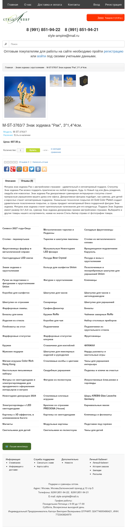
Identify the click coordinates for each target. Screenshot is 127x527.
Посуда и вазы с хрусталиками (94, 259)
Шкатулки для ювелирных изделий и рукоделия (58, 353)
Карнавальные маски (96, 405)
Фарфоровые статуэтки (16, 335)
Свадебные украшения (56, 370)
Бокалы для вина (12, 314)
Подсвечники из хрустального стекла (96, 328)
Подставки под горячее (98, 423)
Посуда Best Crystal (54, 257)
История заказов (101, 466)
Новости (69, 462)
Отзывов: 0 (24, 161)
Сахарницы (50, 302)
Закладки (97, 470)
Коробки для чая (53, 320)
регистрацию (113, 51)
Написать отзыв (40, 161)
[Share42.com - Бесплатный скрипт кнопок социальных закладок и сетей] (44, 169)
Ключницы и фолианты (98, 414)
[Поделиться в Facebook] (6, 169)
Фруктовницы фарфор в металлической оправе (16, 250)
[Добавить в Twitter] (31, 169)
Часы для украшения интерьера (96, 362)
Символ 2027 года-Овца (16, 228)
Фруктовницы (92, 335)
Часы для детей (93, 430)
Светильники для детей (16, 430)
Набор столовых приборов (100, 320)
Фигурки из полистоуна (57, 379)
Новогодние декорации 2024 (19, 395)
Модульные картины (55, 423)
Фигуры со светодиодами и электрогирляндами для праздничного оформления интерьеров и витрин (18, 384)
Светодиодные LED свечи (17, 257)
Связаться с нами (45, 462)
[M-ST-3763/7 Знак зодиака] (56, 81)
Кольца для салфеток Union (60, 267)
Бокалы (88, 308)
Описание (10, 181)
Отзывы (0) (27, 181)
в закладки (56, 148)
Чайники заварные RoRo (98, 314)
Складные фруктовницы (98, 229)
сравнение (56, 152)
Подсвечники (51, 326)
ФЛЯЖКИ (89, 345)
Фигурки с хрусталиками (58, 279)
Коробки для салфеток (15, 292)
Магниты (7, 423)
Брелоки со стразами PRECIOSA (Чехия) (56, 406)
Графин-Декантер (53, 308)
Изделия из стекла (13, 320)
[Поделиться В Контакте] (38, 169)
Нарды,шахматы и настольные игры (95, 353)
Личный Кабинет (100, 462)
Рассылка (97, 474)
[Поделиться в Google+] (13, 169)
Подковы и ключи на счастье (101, 370)
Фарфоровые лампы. (15, 308)
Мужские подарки (12, 351)
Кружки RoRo (51, 314)
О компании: (15, 462)
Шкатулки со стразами (15, 302)
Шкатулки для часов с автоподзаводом (97, 294)
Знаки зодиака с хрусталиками (11, 268)
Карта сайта (43, 466)
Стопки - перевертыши (15, 239)
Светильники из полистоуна (60, 430)
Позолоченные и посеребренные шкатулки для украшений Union (102, 270)
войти (41, 55)
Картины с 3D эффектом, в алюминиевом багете (18, 416)
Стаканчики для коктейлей (59, 345)
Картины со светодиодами (59, 414)
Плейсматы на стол (13, 326)
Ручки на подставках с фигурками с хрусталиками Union (18, 283)
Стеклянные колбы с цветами (60, 360)
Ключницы (90, 279)
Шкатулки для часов (55, 292)
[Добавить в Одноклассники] (25, 169)
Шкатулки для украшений (99, 302)
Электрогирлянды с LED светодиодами (16, 406)
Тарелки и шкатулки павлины (60, 239)
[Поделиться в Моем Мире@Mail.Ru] (19, 169)
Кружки (6, 345)
